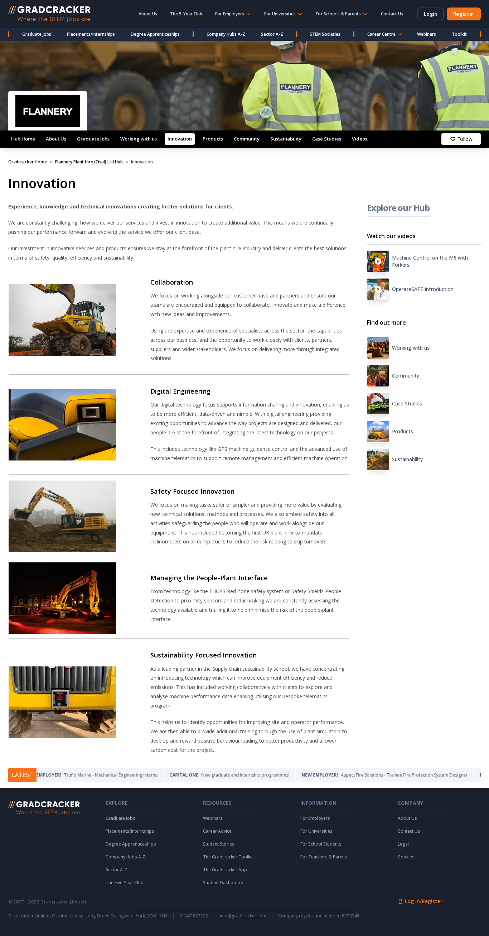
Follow (465, 139)
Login (430, 13)
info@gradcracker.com (243, 916)
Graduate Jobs (36, 34)
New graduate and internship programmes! (204, 775)
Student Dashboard (223, 883)
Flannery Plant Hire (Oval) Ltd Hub (89, 162)
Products (213, 139)
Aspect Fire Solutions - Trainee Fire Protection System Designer (359, 775)
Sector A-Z (272, 34)
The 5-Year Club (186, 14)
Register (463, 13)
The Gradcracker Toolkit (228, 857)
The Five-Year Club (125, 883)
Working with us (138, 139)
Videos (359, 139)
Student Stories (218, 844)
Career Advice (217, 831)
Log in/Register (423, 901)
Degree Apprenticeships (155, 34)
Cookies (406, 857)
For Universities (316, 831)
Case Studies (326, 139)
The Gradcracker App (225, 870)
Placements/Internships (91, 34)
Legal (403, 844)
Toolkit (459, 34)
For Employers (315, 818)
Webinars (426, 34)
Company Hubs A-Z (226, 34)
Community (247, 139)
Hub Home (23, 139)
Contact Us (392, 14)
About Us (148, 14)
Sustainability (285, 139)
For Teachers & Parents (324, 857)
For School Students (321, 844)
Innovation (180, 139)
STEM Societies (325, 34)
